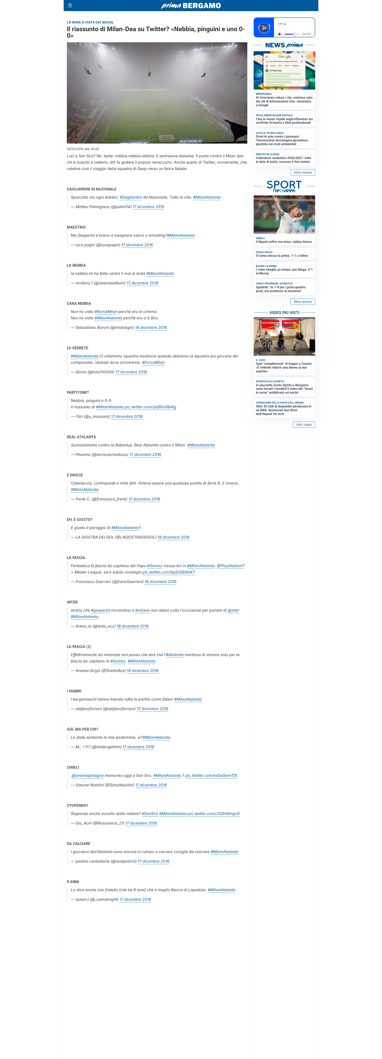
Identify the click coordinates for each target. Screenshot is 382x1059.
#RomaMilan (106, 311)
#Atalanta (175, 654)
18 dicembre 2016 (151, 327)
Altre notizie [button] (303, 172)
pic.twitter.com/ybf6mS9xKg (150, 406)
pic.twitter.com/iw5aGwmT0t (211, 775)
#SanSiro (150, 813)
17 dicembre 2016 (148, 206)
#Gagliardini (131, 197)
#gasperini (100, 610)
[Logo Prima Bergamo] (191, 5)
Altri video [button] (304, 425)
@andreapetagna (88, 775)
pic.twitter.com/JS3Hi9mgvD (214, 813)
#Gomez (154, 565)
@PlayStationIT (231, 565)
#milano (142, 610)
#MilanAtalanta (207, 197)
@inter (233, 610)
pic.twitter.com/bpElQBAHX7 (168, 572)
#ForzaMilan (153, 362)
